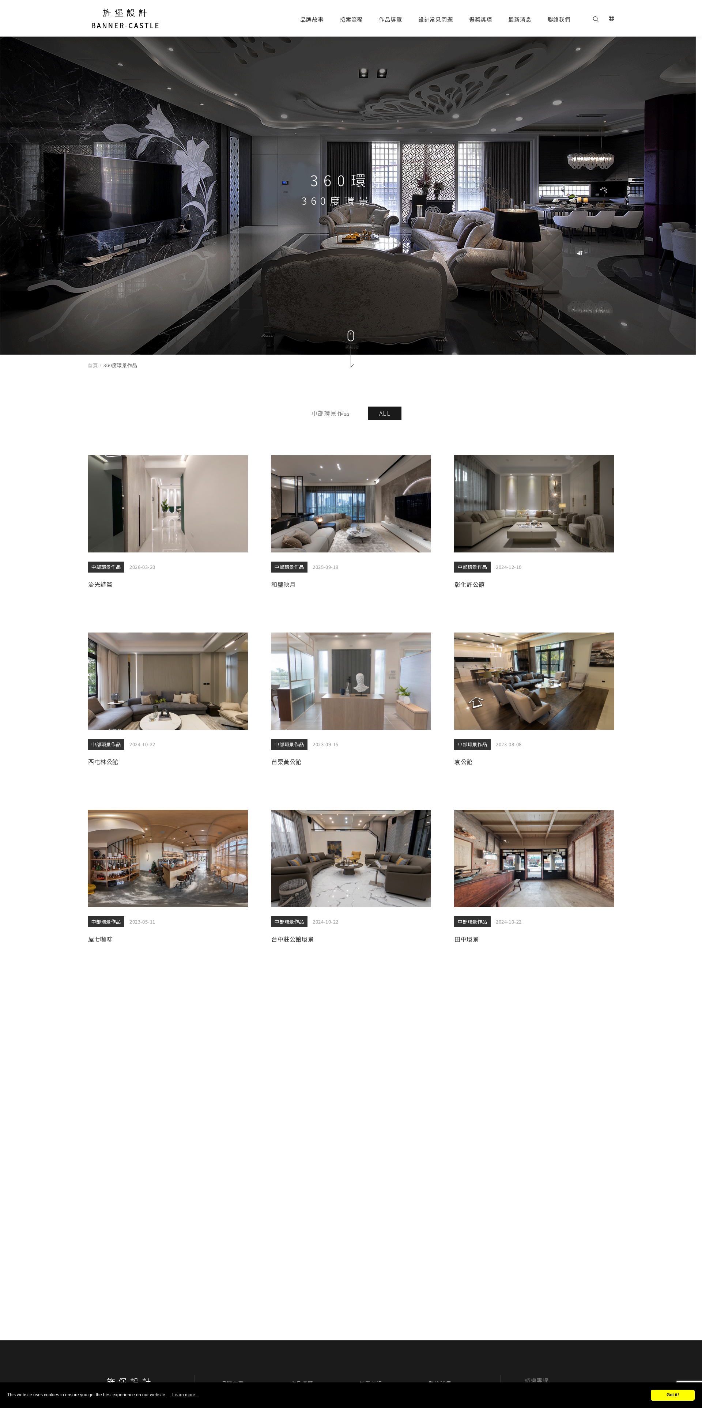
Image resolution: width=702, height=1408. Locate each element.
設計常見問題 (435, 19)
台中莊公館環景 (351, 880)
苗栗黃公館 (351, 703)
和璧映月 (351, 525)
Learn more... (185, 1394)
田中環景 (534, 880)
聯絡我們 (559, 19)
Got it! (673, 1394)
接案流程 (351, 19)
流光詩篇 (168, 525)
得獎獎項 (480, 19)
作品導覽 (390, 19)
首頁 (93, 365)
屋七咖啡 (168, 880)
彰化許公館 (534, 525)
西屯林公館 (168, 703)
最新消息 (519, 19)
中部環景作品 (331, 413)
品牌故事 (311, 19)
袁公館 (534, 703)
